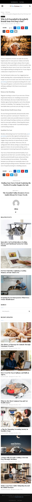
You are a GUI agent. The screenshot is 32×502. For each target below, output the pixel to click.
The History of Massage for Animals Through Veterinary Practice (15, 345)
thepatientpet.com (19, 496)
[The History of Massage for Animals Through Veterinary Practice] (16, 332)
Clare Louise (5, 461)
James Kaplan (5, 376)
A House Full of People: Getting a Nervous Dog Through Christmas (14, 458)
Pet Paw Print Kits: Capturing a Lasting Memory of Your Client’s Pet (13, 271)
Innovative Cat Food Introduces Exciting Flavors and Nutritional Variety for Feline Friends (14, 243)
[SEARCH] (29, 311)
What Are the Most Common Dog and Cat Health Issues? (14, 402)
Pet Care (3, 16)
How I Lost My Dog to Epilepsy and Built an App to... (15, 373)
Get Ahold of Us (14, 2)
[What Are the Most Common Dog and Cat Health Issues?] (16, 389)
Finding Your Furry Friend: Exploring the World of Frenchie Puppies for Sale (16, 184)
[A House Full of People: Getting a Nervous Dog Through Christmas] (16, 445)
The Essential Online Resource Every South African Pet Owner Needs (16, 194)
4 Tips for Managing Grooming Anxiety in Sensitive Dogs (14, 430)
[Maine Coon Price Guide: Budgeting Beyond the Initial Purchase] (16, 473)
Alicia (3, 23)
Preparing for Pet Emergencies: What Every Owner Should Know (15, 298)
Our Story (21, 2)
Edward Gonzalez (6, 489)
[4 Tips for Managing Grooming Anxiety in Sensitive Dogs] (16, 417)
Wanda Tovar (5, 348)
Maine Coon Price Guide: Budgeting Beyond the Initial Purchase (15, 486)
